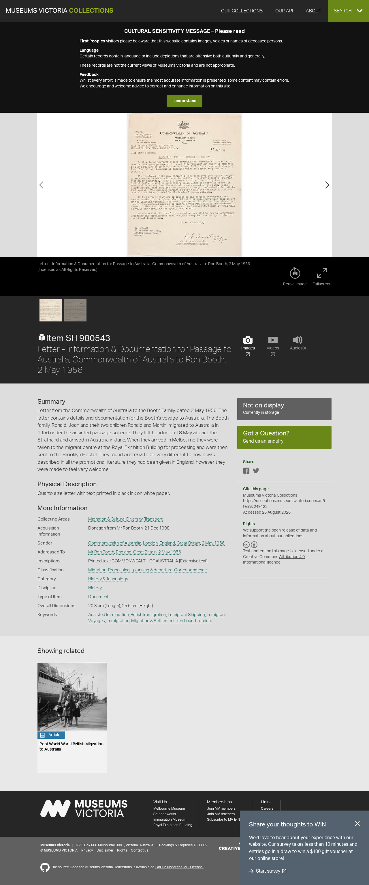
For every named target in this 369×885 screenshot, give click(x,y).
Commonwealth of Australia (114, 543)
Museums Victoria (59, 11)
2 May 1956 (213, 543)
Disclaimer (105, 850)
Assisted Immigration (108, 615)
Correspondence (190, 570)
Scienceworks (164, 814)
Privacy (87, 850)
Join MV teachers (221, 814)
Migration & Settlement (153, 621)
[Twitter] (256, 471)
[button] (348, 11)
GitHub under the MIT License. (179, 867)
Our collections (242, 11)
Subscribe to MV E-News (226, 819)
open (276, 530)
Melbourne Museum (169, 808)
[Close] (357, 825)
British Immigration (148, 615)
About (313, 11)
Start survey (268, 871)
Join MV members (221, 808)
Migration (97, 570)
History (95, 588)
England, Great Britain (179, 543)
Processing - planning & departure (140, 570)
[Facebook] (246, 471)
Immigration (118, 621)
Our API (284, 11)
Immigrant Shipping (186, 615)
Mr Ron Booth (101, 552)
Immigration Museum (169, 819)
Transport (153, 519)
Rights (122, 850)
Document (98, 597)
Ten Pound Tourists (194, 621)
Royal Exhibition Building (172, 825)
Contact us (139, 850)
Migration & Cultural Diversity (115, 519)
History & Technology (108, 579)
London (150, 543)
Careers (267, 808)
